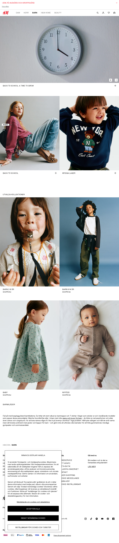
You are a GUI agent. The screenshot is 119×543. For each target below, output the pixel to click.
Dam (18, 13)
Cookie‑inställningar (70, 484)
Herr (26, 13)
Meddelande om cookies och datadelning (33, 502)
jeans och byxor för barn (72, 418)
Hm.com (6, 445)
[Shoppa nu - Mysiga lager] (115, 173)
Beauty (57, 13)
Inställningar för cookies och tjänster (33, 527)
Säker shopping (67, 475)
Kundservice (66, 460)
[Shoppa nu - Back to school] (56, 173)
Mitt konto (65, 463)
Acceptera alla (33, 509)
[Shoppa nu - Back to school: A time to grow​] (115, 85)
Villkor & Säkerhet (69, 469)
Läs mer (92, 467)
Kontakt (64, 472)
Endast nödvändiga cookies (33, 518)
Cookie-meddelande (69, 478)
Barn (34, 13)
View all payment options (62, 535)
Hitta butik (65, 466)
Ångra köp (65, 481)
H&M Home (46, 13)
